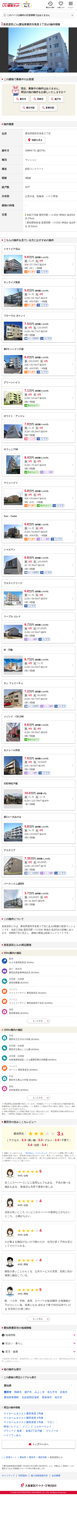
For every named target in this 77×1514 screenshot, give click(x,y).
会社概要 (56, 1475)
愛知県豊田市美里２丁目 (38, 133)
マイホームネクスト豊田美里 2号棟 (23, 1413)
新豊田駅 (50, 107)
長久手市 (52, 1392)
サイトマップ (8, 1475)
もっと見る (38, 1319)
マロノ (51, 1422)
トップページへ (40, 1444)
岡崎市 (40, 99)
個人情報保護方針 (39, 1475)
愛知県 (7, 1385)
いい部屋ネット (9, 1457)
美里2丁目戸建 (34, 1431)
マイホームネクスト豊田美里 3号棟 (23, 1418)
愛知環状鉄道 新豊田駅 (39, 222)
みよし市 (40, 1392)
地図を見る (37, 140)
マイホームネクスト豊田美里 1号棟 (23, 1422)
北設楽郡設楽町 (30, 1397)
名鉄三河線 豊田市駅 (37, 214)
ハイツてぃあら (12, 1435)
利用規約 (22, 1475)
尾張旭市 (47, 1397)
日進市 (64, 1392)
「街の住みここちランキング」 (36, 1153)
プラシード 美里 (13, 1431)
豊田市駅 (30, 107)
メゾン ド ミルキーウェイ (36, 1426)
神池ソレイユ (11, 1426)
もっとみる (38, 1021)
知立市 (58, 1397)
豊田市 (23, 99)
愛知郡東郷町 (11, 1397)
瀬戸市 (57, 99)
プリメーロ (52, 1431)
